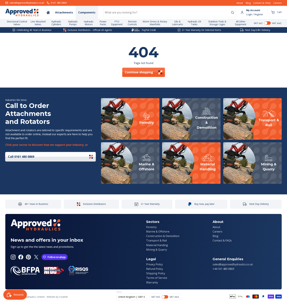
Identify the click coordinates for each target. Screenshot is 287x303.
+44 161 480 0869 (223, 269)
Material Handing (157, 245)
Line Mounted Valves (38, 23)
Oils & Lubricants (177, 23)
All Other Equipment (240, 23)
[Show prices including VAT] (268, 23)
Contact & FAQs (262, 2)
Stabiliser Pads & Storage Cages (217, 23)
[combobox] (169, 12)
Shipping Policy (155, 273)
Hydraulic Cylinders (56, 23)
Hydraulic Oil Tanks (194, 23)
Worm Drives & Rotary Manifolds (155, 23)
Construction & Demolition (162, 236)
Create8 (63, 296)
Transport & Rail (156, 240)
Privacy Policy (154, 264)
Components (86, 12)
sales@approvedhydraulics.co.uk (233, 264)
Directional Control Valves (17, 23)
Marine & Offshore (157, 231)
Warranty (152, 282)
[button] (276, 12)
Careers (277, 2)
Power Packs (102, 23)
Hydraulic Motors (89, 23)
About (240, 2)
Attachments (64, 12)
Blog (248, 2)
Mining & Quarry (156, 249)
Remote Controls (132, 23)
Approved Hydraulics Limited (29, 296)
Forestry (151, 227)
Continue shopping (139, 72)
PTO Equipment (117, 23)
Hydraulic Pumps (73, 23)
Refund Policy (154, 269)
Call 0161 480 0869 (21, 157)
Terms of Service (156, 278)
